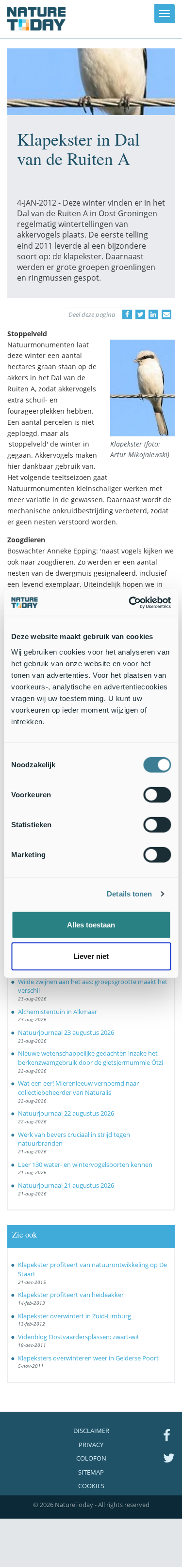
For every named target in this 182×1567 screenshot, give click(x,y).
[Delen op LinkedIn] (153, 314)
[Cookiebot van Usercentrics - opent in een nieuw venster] (129, 602)
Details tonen (129, 894)
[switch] (157, 794)
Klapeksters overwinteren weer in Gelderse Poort (88, 1358)
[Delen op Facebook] (127, 314)
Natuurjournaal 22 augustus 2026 (66, 1113)
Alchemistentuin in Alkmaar (57, 1011)
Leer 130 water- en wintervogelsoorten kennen (85, 1164)
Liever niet (91, 956)
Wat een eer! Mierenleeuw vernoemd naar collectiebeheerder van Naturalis (78, 1088)
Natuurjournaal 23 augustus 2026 (66, 1032)
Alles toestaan (91, 924)
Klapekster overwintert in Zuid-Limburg (74, 1316)
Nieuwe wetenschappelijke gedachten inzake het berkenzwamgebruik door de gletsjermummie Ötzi (90, 1058)
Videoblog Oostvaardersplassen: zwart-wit (78, 1336)
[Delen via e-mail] (166, 314)
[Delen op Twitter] (140, 314)
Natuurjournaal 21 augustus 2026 (66, 1185)
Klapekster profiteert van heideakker (71, 1294)
